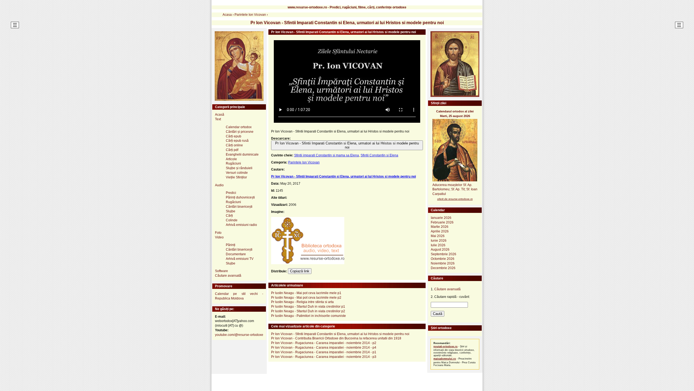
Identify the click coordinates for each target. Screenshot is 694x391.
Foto (218, 233)
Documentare (236, 254)
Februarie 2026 (442, 222)
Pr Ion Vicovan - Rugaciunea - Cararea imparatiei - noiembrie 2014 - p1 (323, 352)
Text (218, 119)
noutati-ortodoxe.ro (445, 346)
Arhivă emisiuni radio (241, 225)
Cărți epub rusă (237, 141)
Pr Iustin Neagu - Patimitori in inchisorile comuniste (308, 316)
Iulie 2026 (438, 245)
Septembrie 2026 (443, 254)
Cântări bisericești (239, 207)
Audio (219, 185)
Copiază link (299, 271)
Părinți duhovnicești (240, 197)
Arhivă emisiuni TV (239, 259)
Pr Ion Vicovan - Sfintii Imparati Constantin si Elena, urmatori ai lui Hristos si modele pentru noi (347, 145)
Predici (231, 193)
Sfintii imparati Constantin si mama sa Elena (326, 155)
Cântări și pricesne (239, 132)
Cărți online (234, 145)
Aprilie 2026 (440, 231)
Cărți (229, 215)
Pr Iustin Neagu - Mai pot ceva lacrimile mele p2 (306, 297)
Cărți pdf (232, 150)
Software (221, 271)
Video (219, 237)
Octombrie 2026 (442, 259)
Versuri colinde (237, 173)
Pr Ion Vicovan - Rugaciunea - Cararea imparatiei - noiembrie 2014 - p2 (323, 343)
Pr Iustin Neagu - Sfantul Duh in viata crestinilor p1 (308, 306)
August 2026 (440, 249)
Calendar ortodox (239, 127)
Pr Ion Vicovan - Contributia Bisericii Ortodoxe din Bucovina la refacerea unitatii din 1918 (336, 338)
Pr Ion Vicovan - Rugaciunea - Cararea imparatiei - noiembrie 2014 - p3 (323, 357)
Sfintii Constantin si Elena (379, 155)
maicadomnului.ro (444, 358)
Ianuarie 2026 (441, 218)
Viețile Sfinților (236, 177)
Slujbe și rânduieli (239, 168)
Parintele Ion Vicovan (304, 162)
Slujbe (230, 211)
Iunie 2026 (438, 240)
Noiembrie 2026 (443, 263)
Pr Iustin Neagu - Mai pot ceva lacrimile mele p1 (306, 293)
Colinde (231, 220)
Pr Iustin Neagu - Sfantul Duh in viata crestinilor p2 (308, 311)
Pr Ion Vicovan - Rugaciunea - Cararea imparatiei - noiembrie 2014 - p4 (323, 347)
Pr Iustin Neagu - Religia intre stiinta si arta (302, 302)
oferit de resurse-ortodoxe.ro (455, 198)
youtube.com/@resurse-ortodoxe (239, 335)
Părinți (230, 245)
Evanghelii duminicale (242, 154)
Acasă (219, 114)
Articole (231, 159)
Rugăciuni (233, 163)
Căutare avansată (228, 276)
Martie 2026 (439, 227)
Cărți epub (233, 136)
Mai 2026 (438, 236)
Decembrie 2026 (443, 268)
